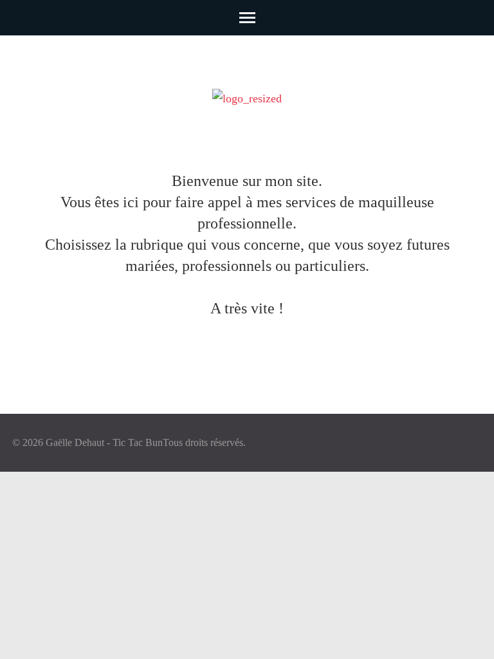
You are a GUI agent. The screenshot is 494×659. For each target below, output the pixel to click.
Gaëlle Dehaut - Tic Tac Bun (104, 442)
